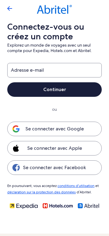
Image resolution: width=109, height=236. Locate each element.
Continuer (54, 89)
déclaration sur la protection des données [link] (41, 192)
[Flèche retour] (9, 8)
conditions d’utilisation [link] (76, 185)
